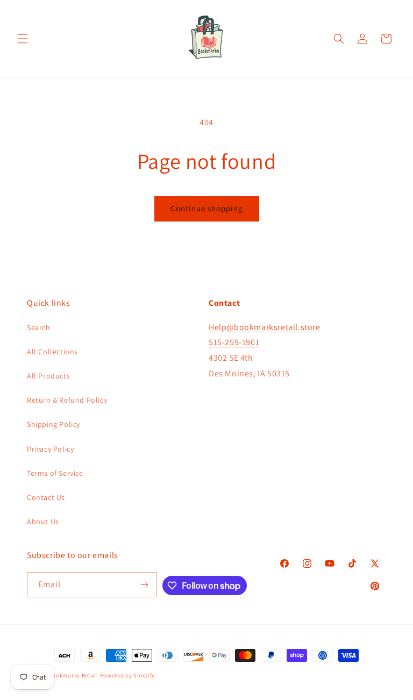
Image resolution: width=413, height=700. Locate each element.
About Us (43, 521)
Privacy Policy (50, 449)
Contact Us (46, 497)
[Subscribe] (144, 584)
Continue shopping (206, 208)
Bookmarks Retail (73, 675)
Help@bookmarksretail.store (265, 327)
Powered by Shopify (127, 675)
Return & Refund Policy (67, 400)
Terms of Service (55, 473)
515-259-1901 (234, 342)
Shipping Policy (53, 424)
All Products (48, 376)
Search (39, 327)
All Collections (52, 351)
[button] (22, 39)
